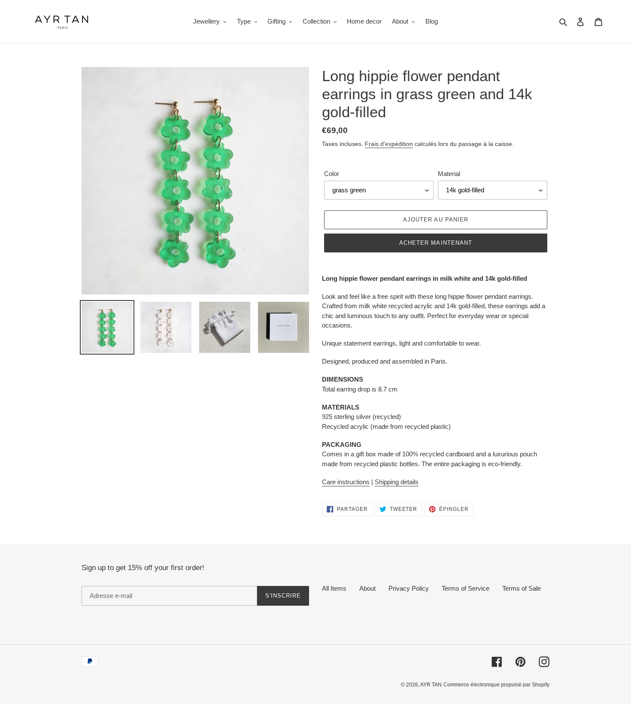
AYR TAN (431, 685)
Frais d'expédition (389, 143)
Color (331, 173)
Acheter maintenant (435, 243)
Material (449, 173)
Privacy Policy (408, 588)
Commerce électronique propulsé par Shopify (496, 685)
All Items (334, 588)
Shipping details (397, 482)
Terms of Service (465, 588)
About (367, 588)
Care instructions (346, 482)
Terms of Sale (521, 588)
